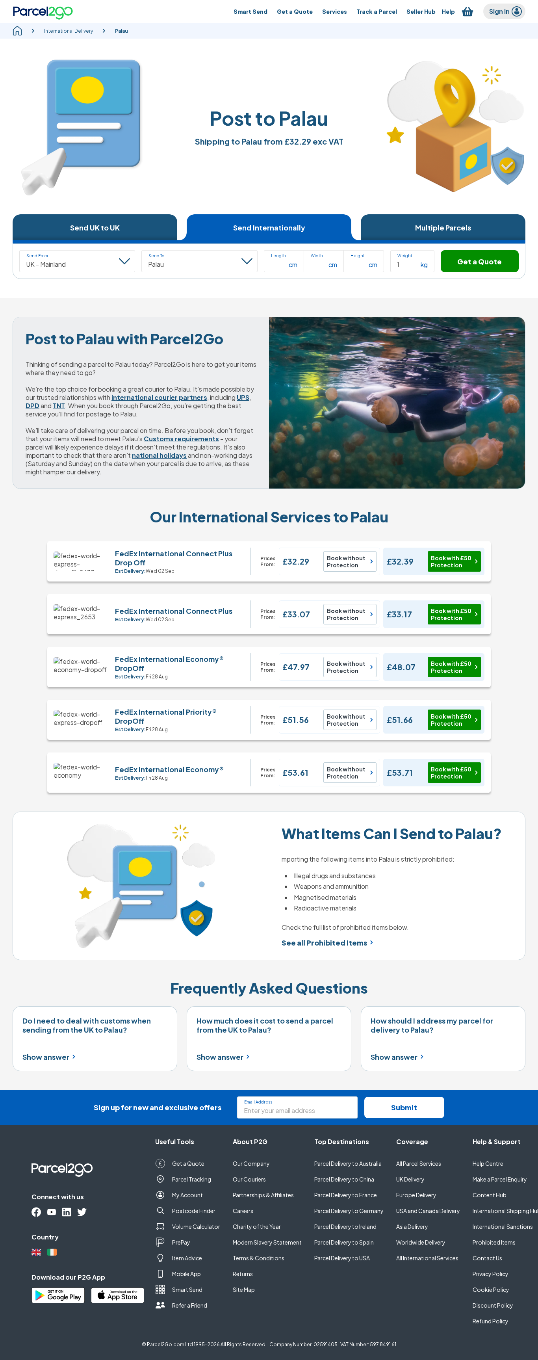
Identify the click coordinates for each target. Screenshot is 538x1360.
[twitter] (82, 1212)
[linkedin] (66, 1212)
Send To (156, 255)
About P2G (250, 1141)
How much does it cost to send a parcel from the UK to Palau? (265, 1025)
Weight (404, 255)
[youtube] (51, 1212)
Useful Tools (174, 1141)
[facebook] (36, 1212)
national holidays (159, 455)
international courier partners (159, 397)
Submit (404, 1107)
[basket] (467, 11)
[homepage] (17, 30)
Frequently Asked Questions (269, 988)
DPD (32, 405)
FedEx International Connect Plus (173, 610)
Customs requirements (181, 439)
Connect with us (58, 1197)
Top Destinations (341, 1141)
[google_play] (58, 1295)
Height (358, 255)
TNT (59, 405)
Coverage (412, 1141)
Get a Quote (479, 261)
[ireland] (52, 1252)
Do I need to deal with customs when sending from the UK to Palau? (86, 1025)
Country (45, 1237)
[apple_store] (117, 1295)
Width (317, 255)
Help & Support (497, 1141)
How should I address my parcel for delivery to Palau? (432, 1025)
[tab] (95, 227)
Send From (37, 255)
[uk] (36, 1252)
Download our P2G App (68, 1277)
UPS (243, 397)
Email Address (258, 1102)
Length (278, 255)
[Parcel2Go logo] (43, 11)
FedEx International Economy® (169, 769)
